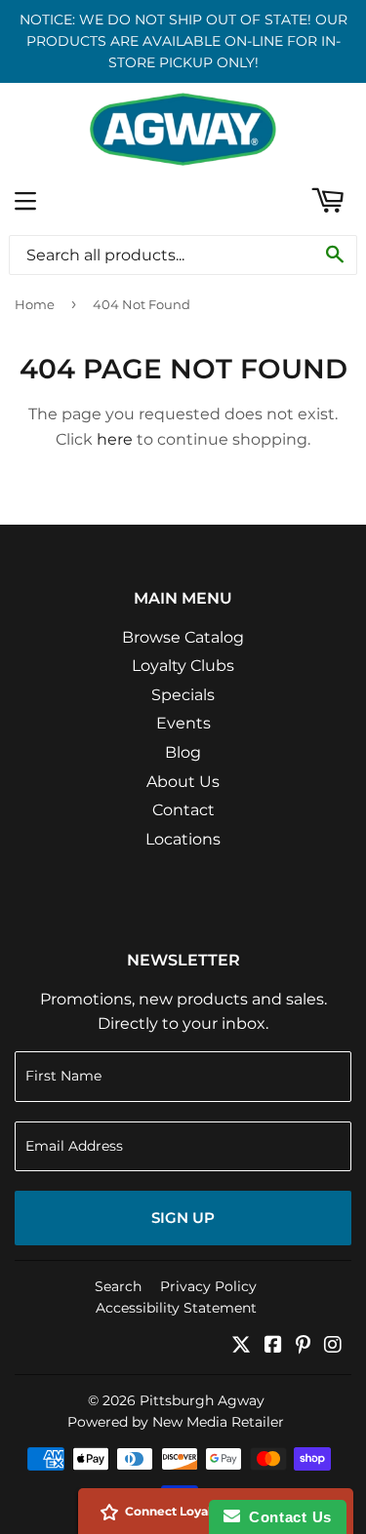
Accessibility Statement (176, 1308)
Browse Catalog (183, 637)
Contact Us (286, 1517)
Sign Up (183, 1217)
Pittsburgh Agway (202, 1400)
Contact (183, 810)
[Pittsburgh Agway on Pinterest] (303, 1346)
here (115, 439)
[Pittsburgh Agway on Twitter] (241, 1346)
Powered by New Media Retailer (175, 1422)
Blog (183, 752)
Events (183, 723)
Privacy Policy (208, 1286)
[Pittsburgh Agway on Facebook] (273, 1346)
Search (118, 1286)
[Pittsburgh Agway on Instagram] (333, 1346)
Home (35, 304)
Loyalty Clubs (183, 665)
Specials (183, 695)
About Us (183, 781)
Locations (183, 839)
